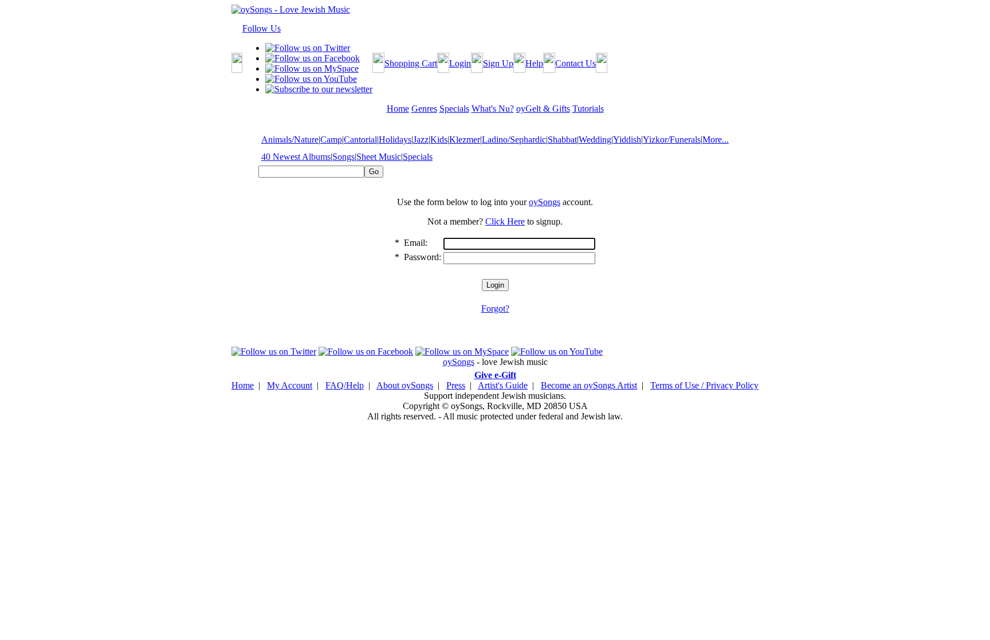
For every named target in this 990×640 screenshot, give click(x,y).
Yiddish (627, 139)
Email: (415, 243)
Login (460, 63)
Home (242, 385)
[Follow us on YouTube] (311, 79)
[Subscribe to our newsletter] (318, 89)
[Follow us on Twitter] (307, 48)
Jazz (421, 139)
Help (534, 63)
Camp (331, 139)
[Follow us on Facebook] (312, 58)
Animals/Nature (290, 139)
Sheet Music (378, 157)
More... (715, 139)
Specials (418, 157)
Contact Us (575, 63)
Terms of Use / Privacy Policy (704, 385)
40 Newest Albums (296, 157)
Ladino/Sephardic (514, 139)
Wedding (595, 139)
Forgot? (495, 308)
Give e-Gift (495, 375)
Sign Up (498, 63)
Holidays (395, 139)
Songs (343, 157)
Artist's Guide (503, 385)
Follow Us (261, 28)
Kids (438, 139)
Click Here (505, 221)
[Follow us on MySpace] (312, 68)
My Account (289, 385)
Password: (422, 257)
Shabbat (562, 139)
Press (455, 385)
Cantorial (360, 139)
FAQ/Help (344, 385)
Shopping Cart (410, 63)
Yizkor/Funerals (672, 139)
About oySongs (404, 385)
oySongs (544, 202)
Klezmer (464, 139)
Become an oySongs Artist (589, 385)
